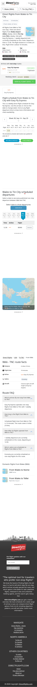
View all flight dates (23, 82)
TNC (21, 48)
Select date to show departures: (18, 204)
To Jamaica (18, 647)
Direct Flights (7, 357)
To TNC (21, 357)
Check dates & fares (10, 24)
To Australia (18, 657)
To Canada (18, 642)
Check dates (30, 68)
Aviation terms (19, 632)
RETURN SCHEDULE (11, 140)
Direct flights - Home (18, 626)
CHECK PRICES (27, 140)
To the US (18, 640)
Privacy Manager (18, 675)
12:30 (8, 130)
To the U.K (18, 661)
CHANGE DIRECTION (9, 59)
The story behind (18, 671)
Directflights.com (25, 684)
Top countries (18, 628)
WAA (3, 48)
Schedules (14, 20)
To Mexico (18, 644)
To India (18, 654)
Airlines (6, 20)
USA (15, 357)
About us (18, 673)
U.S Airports (18, 630)
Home (19, 669)
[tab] (8, 91)
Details (29, 227)
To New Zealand (18, 659)
